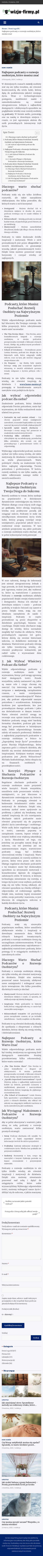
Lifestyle (5, 1357)
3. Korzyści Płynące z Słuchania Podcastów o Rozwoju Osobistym (20, 160)
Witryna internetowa (10, 1285)
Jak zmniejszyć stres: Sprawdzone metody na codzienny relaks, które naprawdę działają (18, 1405)
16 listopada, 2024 (8, 79)
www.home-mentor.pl (30, 384)
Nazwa (5, 1263)
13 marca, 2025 (7, 1527)
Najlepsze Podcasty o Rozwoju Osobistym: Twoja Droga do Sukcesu (21, 150)
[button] (36, 133)
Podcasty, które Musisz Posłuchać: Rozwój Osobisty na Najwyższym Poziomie (21, 141)
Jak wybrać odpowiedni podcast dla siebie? (21, 146)
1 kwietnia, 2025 (7, 1488)
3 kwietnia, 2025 (7, 1408)
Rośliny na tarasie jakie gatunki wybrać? (18, 1202)
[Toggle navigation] (5, 22)
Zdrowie (5, 1363)
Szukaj (4, 1333)
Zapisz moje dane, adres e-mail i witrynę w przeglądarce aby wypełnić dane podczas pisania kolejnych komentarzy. (19, 1301)
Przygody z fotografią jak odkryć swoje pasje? (21, 1212)
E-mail (5, 1274)
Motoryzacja (7, 1360)
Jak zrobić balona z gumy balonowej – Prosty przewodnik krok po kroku (20, 1483)
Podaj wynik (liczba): (10, 1309)
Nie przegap (9, 1370)
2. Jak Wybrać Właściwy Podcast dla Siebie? (21, 155)
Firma (4, 1354)
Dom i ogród (7, 68)
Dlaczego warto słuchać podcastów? (22, 137)
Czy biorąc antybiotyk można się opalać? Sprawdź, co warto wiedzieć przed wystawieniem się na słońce (21, 1444)
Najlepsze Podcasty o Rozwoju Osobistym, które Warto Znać (19, 175)
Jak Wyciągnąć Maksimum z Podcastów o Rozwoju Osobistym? (23, 180)
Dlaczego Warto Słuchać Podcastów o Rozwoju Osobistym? (22, 170)
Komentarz (7, 1234)
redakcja (19, 79)
